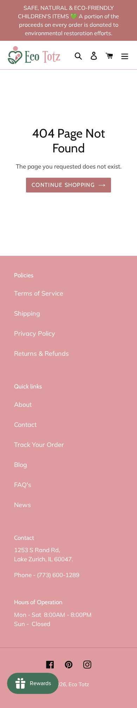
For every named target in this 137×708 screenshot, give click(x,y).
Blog (20, 465)
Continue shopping (63, 185)
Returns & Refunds (41, 353)
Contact (25, 425)
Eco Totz (78, 684)
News (22, 505)
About (23, 404)
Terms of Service (38, 293)
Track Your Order (39, 445)
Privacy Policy (34, 333)
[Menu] (124, 55)
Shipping (27, 313)
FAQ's (22, 485)
